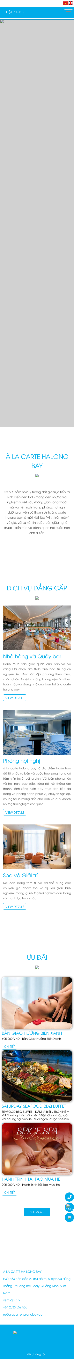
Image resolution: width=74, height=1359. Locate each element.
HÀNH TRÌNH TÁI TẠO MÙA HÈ (31, 1178)
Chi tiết (9, 1046)
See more (37, 1212)
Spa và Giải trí (20, 874)
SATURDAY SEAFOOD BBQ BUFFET (34, 1105)
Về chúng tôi (36, 1354)
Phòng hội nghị (21, 760)
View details (14, 698)
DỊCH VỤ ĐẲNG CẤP (37, 587)
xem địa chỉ (11, 1300)
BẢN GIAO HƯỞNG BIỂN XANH (32, 1032)
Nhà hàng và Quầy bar (32, 656)
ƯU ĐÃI (37, 957)
